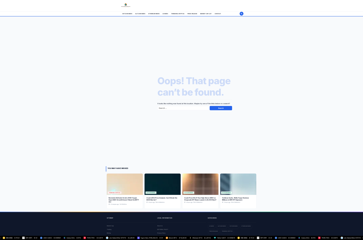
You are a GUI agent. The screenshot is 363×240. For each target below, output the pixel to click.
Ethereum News (154, 14)
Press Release (192, 14)
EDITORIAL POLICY (162, 229)
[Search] (241, 14)
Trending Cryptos (177, 14)
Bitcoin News (127, 14)
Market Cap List (206, 14)
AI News (165, 14)
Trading (109, 229)
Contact (218, 14)
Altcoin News (140, 14)
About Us (160, 226)
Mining (109, 233)
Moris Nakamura (160, 202)
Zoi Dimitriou (123, 204)
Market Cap (110, 226)
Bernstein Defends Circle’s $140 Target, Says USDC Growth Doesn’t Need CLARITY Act (124, 200)
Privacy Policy (161, 233)
